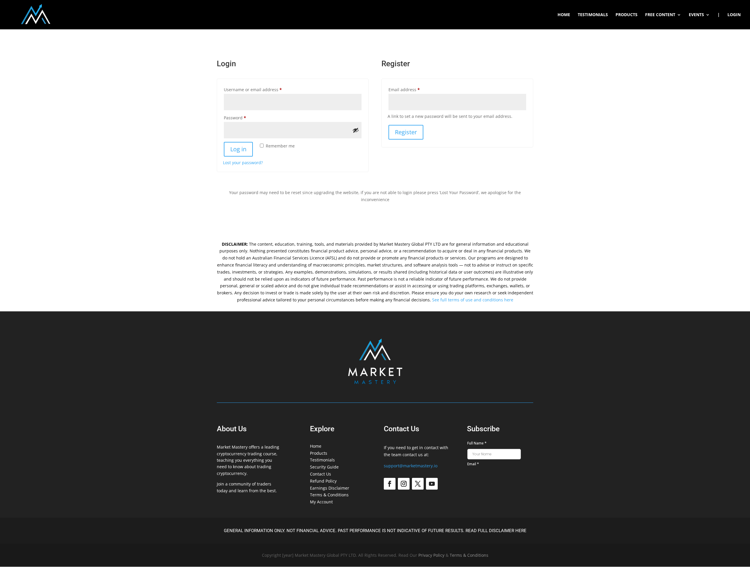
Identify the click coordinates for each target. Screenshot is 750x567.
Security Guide (324, 467)
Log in (238, 149)
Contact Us (320, 474)
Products (627, 15)
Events (696, 15)
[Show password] (355, 130)
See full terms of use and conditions (467, 300)
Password (244, 117)
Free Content (660, 15)
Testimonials (593, 15)
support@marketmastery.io (410, 465)
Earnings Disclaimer (329, 488)
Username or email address (262, 89)
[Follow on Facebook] (390, 484)
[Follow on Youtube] (432, 484)
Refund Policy (323, 481)
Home (564, 15)
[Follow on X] (418, 484)
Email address (413, 89)
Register (406, 132)
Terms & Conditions (329, 495)
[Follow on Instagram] (404, 484)
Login (734, 15)
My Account (321, 502)
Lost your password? (243, 162)
